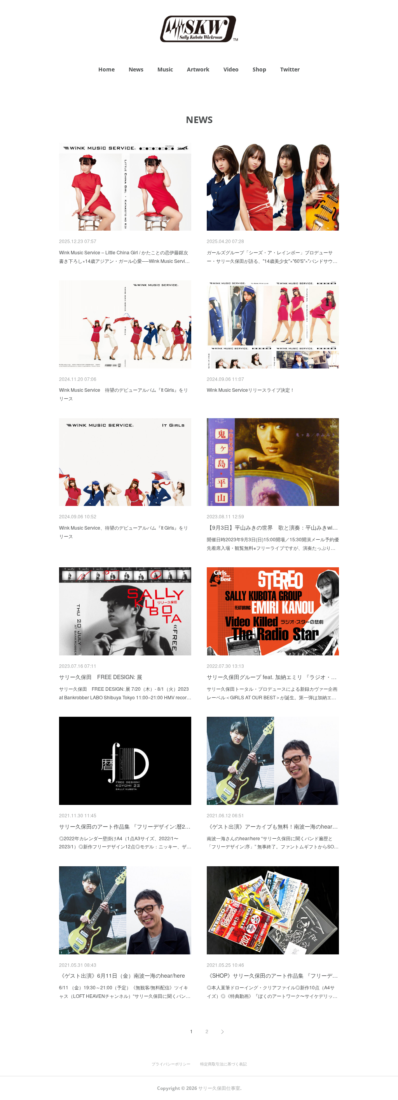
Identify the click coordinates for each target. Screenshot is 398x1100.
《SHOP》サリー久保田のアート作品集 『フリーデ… (272, 975)
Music (165, 69)
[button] (106, 69)
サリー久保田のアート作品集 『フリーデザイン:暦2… (124, 826)
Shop (259, 69)
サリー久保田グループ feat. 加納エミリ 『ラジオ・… (272, 677)
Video (231, 69)
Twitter (290, 69)
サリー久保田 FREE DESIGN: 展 (100, 677)
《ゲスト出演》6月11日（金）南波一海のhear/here (122, 975)
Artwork (198, 69)
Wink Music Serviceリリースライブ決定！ (251, 389)
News (136, 69)
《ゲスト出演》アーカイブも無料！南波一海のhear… (272, 826)
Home (106, 69)
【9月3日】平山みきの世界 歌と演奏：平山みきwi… (272, 527)
